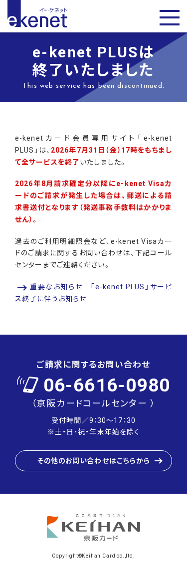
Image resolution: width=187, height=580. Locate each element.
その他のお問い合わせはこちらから (94, 460)
